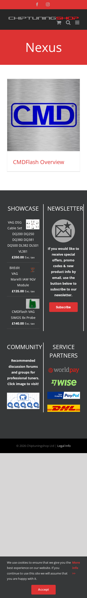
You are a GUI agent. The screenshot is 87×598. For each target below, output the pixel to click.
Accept (43, 589)
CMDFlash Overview (38, 162)
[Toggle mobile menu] (77, 22)
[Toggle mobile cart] (59, 22)
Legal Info (64, 446)
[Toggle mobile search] (68, 22)
